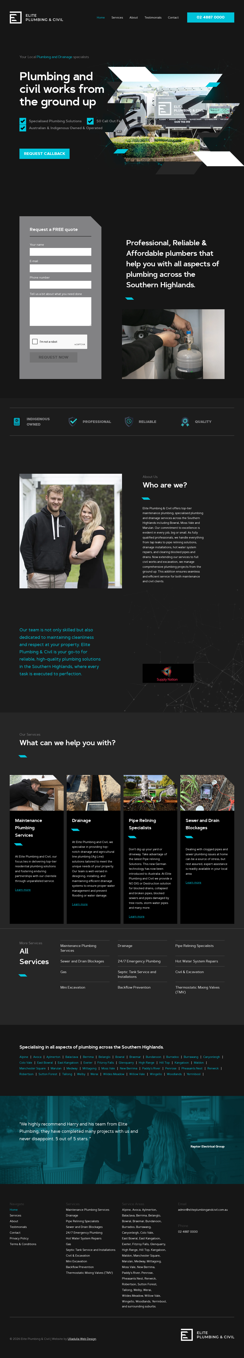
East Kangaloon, (150, 1238)
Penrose (171, 1068)
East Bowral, (130, 1238)
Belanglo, (154, 1215)
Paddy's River (151, 1068)
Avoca (37, 1057)
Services (117, 17)
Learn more (23, 890)
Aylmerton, (149, 1210)
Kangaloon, (158, 1250)
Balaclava (72, 1057)
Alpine (24, 1057)
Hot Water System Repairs (196, 961)
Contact (173, 17)
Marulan (56, 1068)
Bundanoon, (153, 1221)
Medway (72, 1068)
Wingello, (128, 1301)
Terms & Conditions (23, 1244)
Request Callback (44, 154)
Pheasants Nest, (133, 1278)
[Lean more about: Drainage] (94, 810)
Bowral (120, 1057)
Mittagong (89, 1068)
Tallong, (127, 1290)
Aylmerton (53, 1057)
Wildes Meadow (113, 1074)
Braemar (135, 1057)
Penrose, (147, 1273)
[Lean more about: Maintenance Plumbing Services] (37, 810)
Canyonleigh (211, 1057)
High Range (146, 1062)
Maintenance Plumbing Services (28, 827)
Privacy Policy (19, 1238)
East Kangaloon (68, 1062)
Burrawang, (143, 1227)
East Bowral (45, 1062)
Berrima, (142, 1215)
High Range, (130, 1250)
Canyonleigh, (131, 1233)
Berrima (88, 1057)
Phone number (40, 277)
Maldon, (127, 1256)
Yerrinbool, (159, 1301)
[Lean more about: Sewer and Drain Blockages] (207, 810)
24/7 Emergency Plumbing (139, 961)
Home (101, 17)
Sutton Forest (48, 1074)
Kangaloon (182, 1062)
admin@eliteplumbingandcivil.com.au (203, 1210)
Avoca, (136, 1210)
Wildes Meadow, (133, 1296)
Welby (81, 1074)
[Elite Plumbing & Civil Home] (36, 17)
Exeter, (127, 1244)
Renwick (213, 1068)
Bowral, (127, 1221)
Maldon (199, 1062)
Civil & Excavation (189, 971)
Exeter (88, 1062)
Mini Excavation (72, 987)
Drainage (81, 820)
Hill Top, (144, 1250)
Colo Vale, (147, 1233)
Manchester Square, (147, 1256)
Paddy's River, (131, 1273)
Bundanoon (153, 1057)
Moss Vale (108, 1068)
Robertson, (129, 1284)
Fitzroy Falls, (140, 1244)
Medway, (140, 1261)
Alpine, (127, 1210)
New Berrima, (146, 1267)
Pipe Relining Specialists (194, 945)
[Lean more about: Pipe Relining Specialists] (150, 810)
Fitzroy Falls (106, 1062)
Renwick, (150, 1278)
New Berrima (128, 1068)
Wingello (156, 1074)
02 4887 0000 (211, 17)
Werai (94, 1074)
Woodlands (174, 1074)
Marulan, (128, 1261)
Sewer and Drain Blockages (82, 961)
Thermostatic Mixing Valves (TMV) (197, 989)
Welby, (137, 1290)
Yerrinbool (193, 1074)
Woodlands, (143, 1301)
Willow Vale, (152, 1296)
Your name (37, 245)
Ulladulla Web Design (82, 1339)
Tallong (67, 1074)
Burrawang (191, 1057)
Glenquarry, (158, 1244)
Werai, (147, 1290)
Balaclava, (128, 1215)
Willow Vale (137, 1074)
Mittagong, (154, 1261)
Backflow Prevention (134, 987)
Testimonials (152, 17)
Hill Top (164, 1062)
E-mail (34, 261)
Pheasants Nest (192, 1068)
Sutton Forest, (147, 1284)
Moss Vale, (129, 1267)
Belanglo (104, 1057)
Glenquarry (126, 1062)
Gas (63, 971)
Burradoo (172, 1057)
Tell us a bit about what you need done (56, 294)
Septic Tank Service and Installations (137, 974)
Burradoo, (128, 1227)
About (133, 17)
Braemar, (139, 1221)
